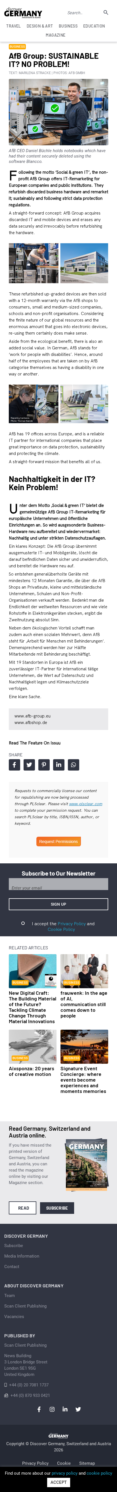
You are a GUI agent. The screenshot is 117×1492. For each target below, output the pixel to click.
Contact (11, 1266)
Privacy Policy (72, 923)
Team (9, 1295)
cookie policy (99, 1473)
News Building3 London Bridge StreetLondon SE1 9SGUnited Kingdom (25, 1365)
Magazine (55, 35)
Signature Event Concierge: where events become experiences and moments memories (83, 1079)
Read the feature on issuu (34, 743)
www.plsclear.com (85, 803)
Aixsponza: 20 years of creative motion (31, 1071)
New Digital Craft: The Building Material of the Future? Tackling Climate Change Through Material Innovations (32, 1007)
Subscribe (57, 1207)
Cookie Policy (61, 929)
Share (14, 765)
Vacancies (14, 1316)
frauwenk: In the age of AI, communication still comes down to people (83, 1004)
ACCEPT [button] (59, 1482)
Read (23, 1207)
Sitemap (87, 1463)
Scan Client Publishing (25, 1306)
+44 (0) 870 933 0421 (30, 1395)
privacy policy (65, 1473)
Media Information (21, 1256)
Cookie (64, 1463)
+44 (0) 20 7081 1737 (29, 1385)
